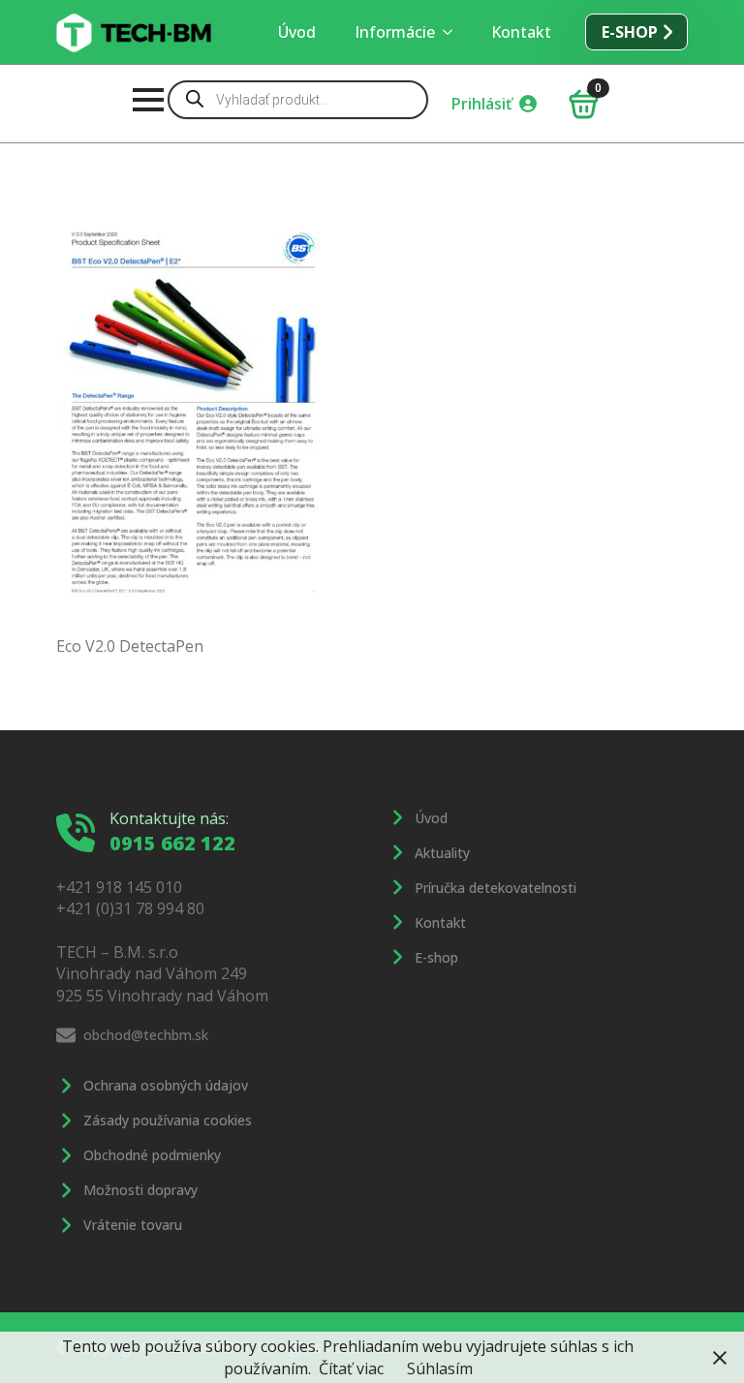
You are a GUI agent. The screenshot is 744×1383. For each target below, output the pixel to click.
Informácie (395, 32)
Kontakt (521, 32)
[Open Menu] (148, 99)
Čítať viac (351, 1368)
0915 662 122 (172, 843)
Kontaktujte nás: (169, 818)
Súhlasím (440, 1368)
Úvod (297, 32)
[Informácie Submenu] (453, 32)
